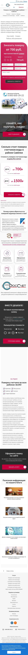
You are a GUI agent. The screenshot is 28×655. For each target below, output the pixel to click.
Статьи (14, 604)
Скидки (17, 36)
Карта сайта (18, 636)
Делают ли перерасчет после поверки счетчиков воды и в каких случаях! (14, 537)
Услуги (14, 575)
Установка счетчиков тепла (14, 587)
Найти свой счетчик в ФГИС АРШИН (14, 589)
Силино (15, 391)
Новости (14, 606)
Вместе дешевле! (14, 134)
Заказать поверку (14, 81)
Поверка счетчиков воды (14, 577)
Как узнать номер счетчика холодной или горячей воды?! (14, 518)
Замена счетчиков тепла (14, 585)
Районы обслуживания (14, 38)
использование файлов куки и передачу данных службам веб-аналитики (14, 648)
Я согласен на (14, 77)
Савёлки (7, 391)
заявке (21, 53)
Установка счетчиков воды (14, 581)
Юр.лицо (21, 333)
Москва (14, 613)
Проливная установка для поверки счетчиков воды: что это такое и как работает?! (14, 557)
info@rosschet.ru (21, 629)
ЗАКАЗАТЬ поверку (14, 194)
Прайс (14, 598)
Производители (14, 602)
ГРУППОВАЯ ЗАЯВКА (14, 341)
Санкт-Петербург (14, 615)
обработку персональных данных (17, 77)
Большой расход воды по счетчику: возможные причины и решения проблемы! (14, 498)
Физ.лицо (21, 329)
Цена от (20, 57)
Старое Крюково (10, 393)
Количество (7, 57)
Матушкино (17, 388)
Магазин (14, 600)
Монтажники (14, 596)
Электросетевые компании (14, 608)
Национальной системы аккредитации (14, 244)
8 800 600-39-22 (16, 95)
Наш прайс (10, 36)
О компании (14, 595)
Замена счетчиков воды (14, 579)
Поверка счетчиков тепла (14, 583)
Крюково (8, 388)
